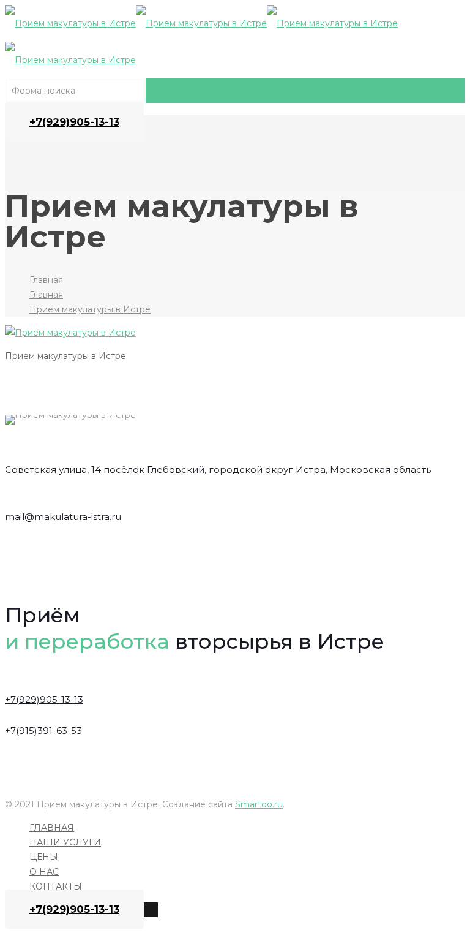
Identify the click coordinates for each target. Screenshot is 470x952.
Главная (46, 279)
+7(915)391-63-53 (43, 730)
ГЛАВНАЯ (51, 827)
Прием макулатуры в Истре (90, 309)
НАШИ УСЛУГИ (65, 842)
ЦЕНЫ (43, 857)
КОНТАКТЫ (55, 886)
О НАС (44, 871)
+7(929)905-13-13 (74, 122)
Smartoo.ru (259, 804)
